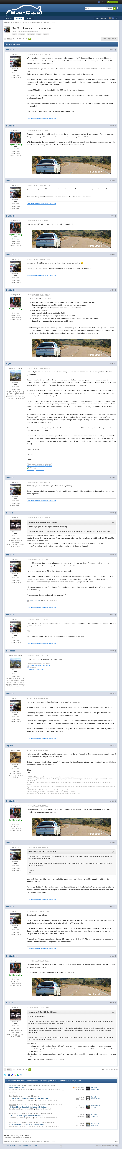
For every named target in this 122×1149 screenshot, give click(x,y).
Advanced (117, 8)
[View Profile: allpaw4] (15, 757)
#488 (112, 477)
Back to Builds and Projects (109, 1069)
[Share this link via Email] (21, 1075)
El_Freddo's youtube (40, 470)
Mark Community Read (25, 1145)
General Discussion (32, 1096)
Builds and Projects (47, 1085)
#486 (112, 290)
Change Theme (10, 1145)
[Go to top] (61, 1146)
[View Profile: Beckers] (15, 525)
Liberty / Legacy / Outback (29, 1085)
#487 (112, 363)
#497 (112, 907)
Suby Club (7, 1141)
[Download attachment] (28, 600)
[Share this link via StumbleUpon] (18, 1075)
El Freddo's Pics (30, 470)
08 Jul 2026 (95, 1089)
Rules (116, 1141)
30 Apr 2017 (95, 1116)
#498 (112, 956)
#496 (112, 842)
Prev (9, 38)
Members (29, 18)
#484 (112, 216)
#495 (112, 801)
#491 (112, 615)
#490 (112, 555)
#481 (112, 50)
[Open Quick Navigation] (116, 18)
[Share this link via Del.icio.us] (12, 1075)
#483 (112, 180)
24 (26, 39)
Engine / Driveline (47, 1113)
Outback (12, 1104)
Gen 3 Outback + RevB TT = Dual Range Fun (41, 118)
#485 (112, 254)
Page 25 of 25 (17, 39)
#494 (112, 746)
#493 (112, 694)
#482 (112, 126)
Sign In (104, 2)
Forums (19, 18)
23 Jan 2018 (95, 1108)
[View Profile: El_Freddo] (15, 375)
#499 (112, 1003)
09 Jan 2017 (95, 1125)
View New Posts (101, 18)
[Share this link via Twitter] (5, 1075)
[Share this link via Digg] (9, 1075)
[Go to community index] (31, 10)
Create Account (112, 2)
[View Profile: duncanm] (15, 62)
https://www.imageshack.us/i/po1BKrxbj (39, 466)
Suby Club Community (16, 1096)
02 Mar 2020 (95, 1099)
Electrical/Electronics (55, 1105)
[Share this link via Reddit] (15, 1075)
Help (36, 1145)
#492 (112, 651)
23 (23, 39)
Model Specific (14, 1085)
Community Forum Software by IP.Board (106, 1145)
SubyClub (9, 18)
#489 (112, 513)
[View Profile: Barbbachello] (15, 137)
